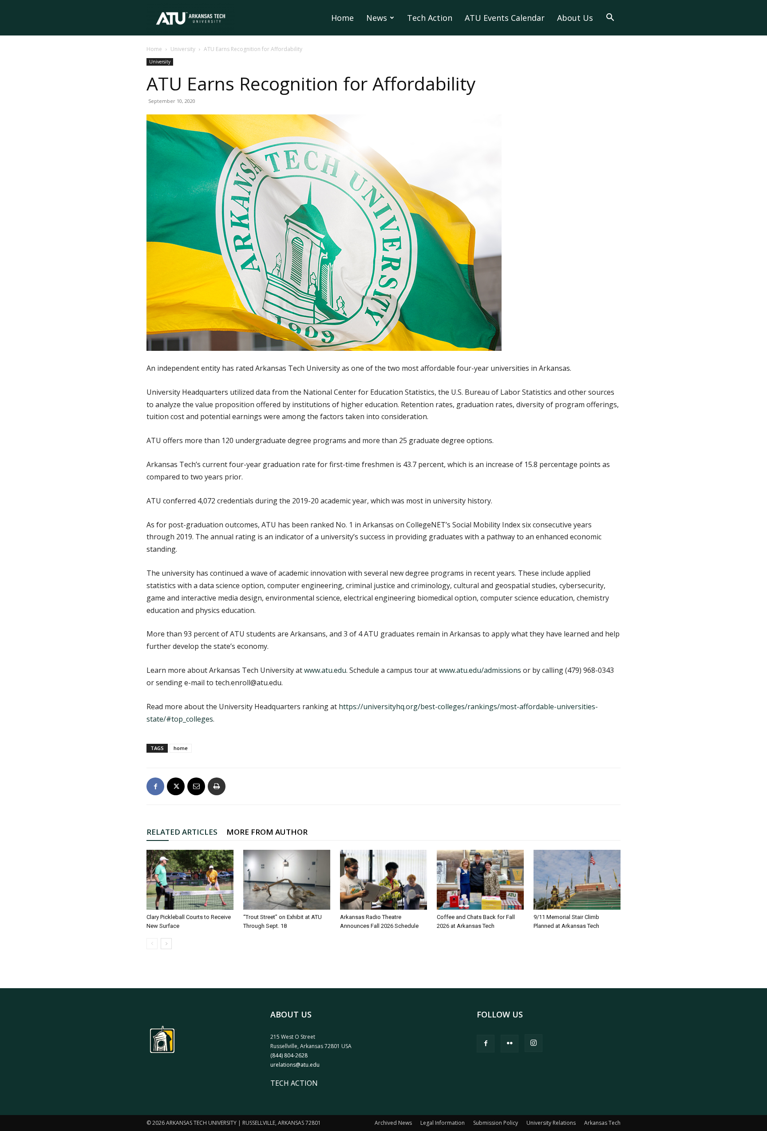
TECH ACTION (294, 1083)
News (376, 17)
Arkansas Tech (602, 1123)
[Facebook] (155, 786)
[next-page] (166, 943)
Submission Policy (495, 1123)
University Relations (551, 1123)
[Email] (196, 786)
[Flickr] (509, 1043)
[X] (176, 786)
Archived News (393, 1123)
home (181, 748)
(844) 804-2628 (289, 1055)
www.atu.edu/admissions (480, 670)
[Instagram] (533, 1043)
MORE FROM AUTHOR (267, 832)
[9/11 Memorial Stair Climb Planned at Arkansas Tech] (577, 880)
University (182, 49)
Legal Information (442, 1123)
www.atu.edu (325, 670)
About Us (575, 17)
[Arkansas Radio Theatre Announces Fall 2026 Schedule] (383, 880)
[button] (610, 18)
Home (342, 17)
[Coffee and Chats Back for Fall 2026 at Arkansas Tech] (480, 880)
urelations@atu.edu (295, 1064)
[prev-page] (152, 943)
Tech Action (429, 17)
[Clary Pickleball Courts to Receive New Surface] (189, 880)
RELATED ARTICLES (181, 832)
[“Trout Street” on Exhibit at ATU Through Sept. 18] (286, 880)
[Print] (216, 786)
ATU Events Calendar (505, 17)
